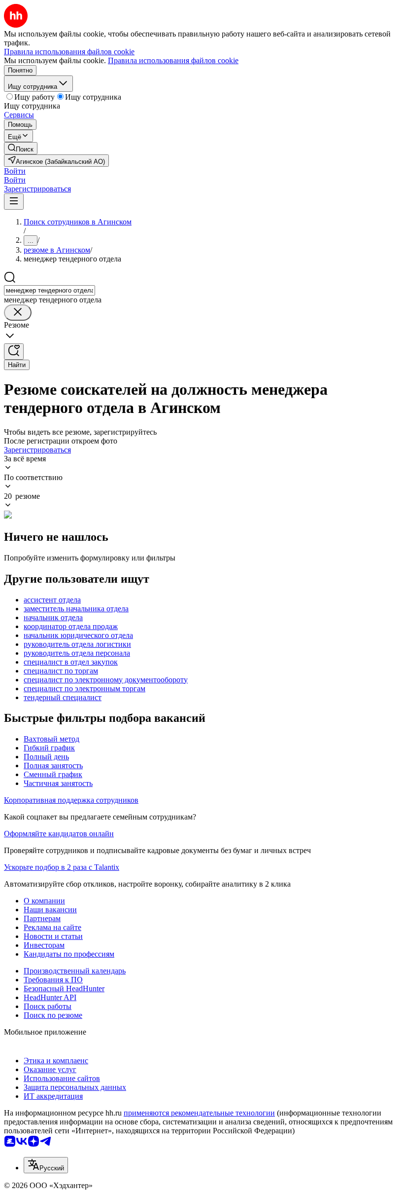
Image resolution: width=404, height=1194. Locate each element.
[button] (15, 171)
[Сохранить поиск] (14, 351)
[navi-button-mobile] (14, 201)
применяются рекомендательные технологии (199, 1113)
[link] (20, 148)
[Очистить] (18, 312)
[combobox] (49, 290)
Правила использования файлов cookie (173, 60)
